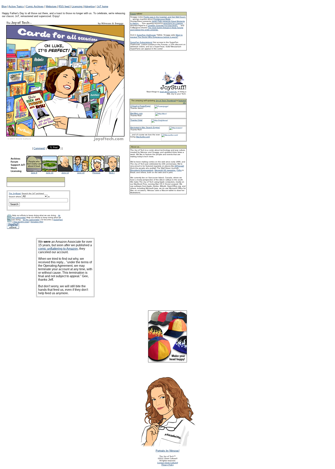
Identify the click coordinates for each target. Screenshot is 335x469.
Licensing (77, 6)
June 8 (34, 173)
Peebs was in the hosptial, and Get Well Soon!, (164, 17)
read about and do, (168, 92)
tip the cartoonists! (31, 220)
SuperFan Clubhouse (146, 35)
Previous (96, 173)
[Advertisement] (163, 60)
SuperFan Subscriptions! (141, 42)
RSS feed (64, 6)
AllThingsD (179, 166)
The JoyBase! (15, 193)
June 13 (65, 173)
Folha (179, 170)
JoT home (102, 6)
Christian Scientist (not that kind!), (163, 25)
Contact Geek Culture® (167, 463)
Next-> (112, 173)
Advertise (89, 6)
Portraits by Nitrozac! (168, 450)
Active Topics (16, 6)
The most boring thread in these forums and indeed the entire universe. (156, 29)
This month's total (21, 222)
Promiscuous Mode (161, 19)
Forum (133, 14)
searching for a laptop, (173, 23)
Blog (4, 6)
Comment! (39, 148)
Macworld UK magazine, (165, 170)
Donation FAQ (37, 222)
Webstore (51, 6)
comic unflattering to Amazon (58, 248)
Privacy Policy (167, 465)
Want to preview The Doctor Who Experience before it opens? (156, 36)
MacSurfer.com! (143, 137)
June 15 (81, 173)
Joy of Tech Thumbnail (166, 100)
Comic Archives (35, 6)
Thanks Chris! (136, 120)
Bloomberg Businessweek (141, 170)
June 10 (49, 173)
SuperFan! (58, 220)
